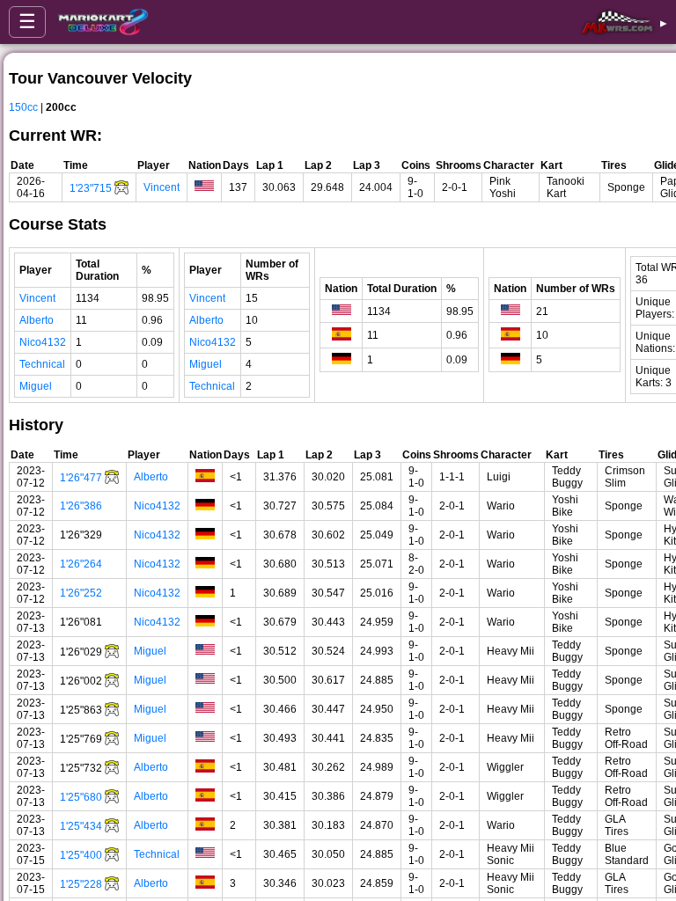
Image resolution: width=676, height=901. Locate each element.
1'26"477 (81, 478)
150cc (23, 107)
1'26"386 (81, 506)
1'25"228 (81, 884)
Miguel (35, 386)
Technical (42, 364)
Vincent (161, 187)
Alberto (36, 320)
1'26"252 (81, 593)
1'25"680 (81, 797)
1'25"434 (81, 826)
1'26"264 (81, 564)
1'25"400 (81, 855)
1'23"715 (91, 188)
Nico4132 (42, 342)
